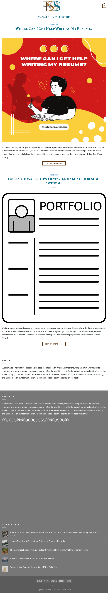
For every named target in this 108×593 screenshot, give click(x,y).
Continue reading (54, 163)
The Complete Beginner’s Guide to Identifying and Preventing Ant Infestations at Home (49, 549)
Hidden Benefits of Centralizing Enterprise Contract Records (37, 541)
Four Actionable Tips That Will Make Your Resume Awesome (54, 180)
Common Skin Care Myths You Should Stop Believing (33, 567)
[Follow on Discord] (33, 420)
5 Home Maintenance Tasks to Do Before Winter (32, 558)
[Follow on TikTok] (14, 420)
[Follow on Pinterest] (23, 420)
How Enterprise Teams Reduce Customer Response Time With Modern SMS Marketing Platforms (54, 532)
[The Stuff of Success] (54, 6)
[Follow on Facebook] (4, 420)
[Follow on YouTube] (28, 420)
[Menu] (3, 6)
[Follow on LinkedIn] (57, 420)
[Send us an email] (18, 420)
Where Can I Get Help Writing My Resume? (54, 28)
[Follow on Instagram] (9, 420)
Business (54, 25)
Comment (14, 535)
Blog (54, 586)
